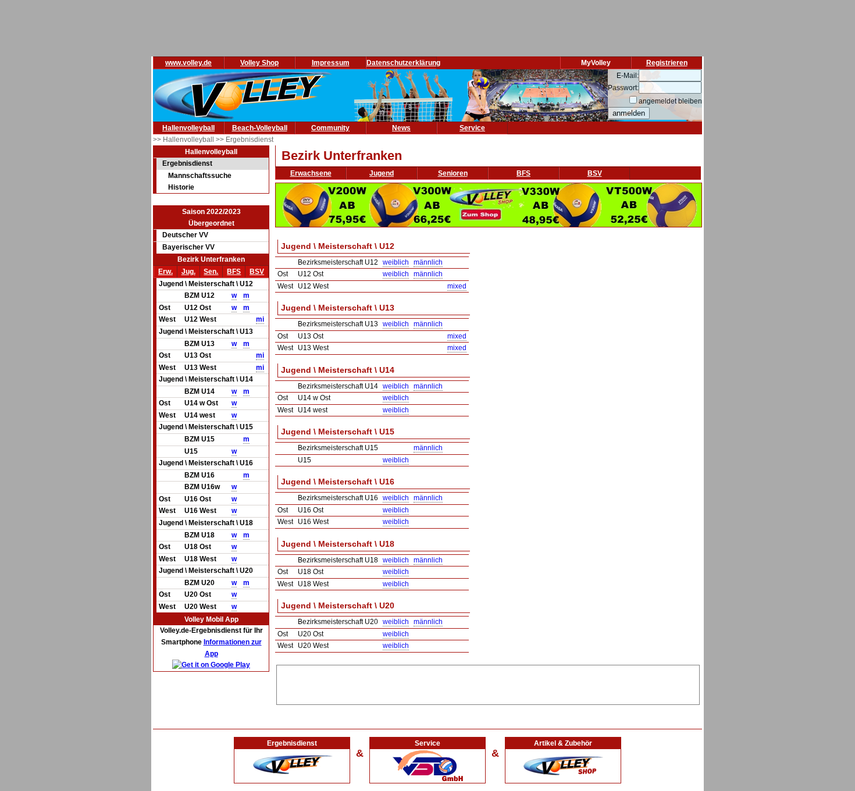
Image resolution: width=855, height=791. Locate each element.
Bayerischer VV (188, 247)
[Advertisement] (488, 682)
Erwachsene (311, 173)
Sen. (211, 272)
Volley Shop (259, 63)
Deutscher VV (185, 235)
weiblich (396, 262)
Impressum (331, 63)
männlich (428, 262)
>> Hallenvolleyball (184, 140)
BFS (234, 272)
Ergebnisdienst (187, 163)
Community (330, 128)
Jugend (381, 173)
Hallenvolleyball (188, 128)
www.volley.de (188, 63)
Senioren (453, 173)
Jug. (188, 272)
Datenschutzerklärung (403, 63)
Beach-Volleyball (259, 128)
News (401, 128)
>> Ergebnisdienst (244, 140)
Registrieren (666, 63)
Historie (181, 187)
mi (260, 319)
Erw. (165, 272)
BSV (257, 272)
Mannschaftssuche (199, 176)
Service (472, 128)
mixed (456, 286)
